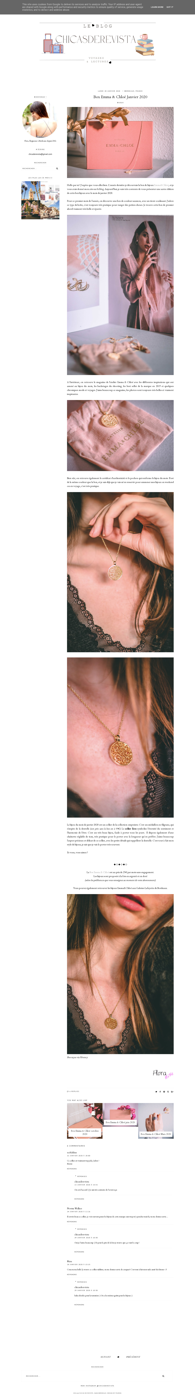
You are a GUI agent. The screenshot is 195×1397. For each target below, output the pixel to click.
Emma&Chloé (161, 185)
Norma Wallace (74, 1208)
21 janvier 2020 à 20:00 (78, 1156)
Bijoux (120, 103)
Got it (170, 7)
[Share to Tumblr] (168, 1092)
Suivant (106, 1356)
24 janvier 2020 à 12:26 (78, 1212)
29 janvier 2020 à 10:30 (86, 1238)
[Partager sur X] (156, 1092)
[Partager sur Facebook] (160, 1092)
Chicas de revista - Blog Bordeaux (92, 1393)
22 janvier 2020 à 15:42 (86, 1185)
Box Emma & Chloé (99, 872)
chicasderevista (81, 1181)
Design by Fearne (114, 1393)
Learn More (157, 7)
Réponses (82, 1176)
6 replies (74, 1091)
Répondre (72, 1169)
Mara (69, 1261)
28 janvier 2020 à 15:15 (78, 1264)
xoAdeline (72, 1152)
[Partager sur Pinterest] (164, 1092)
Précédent (133, 1356)
